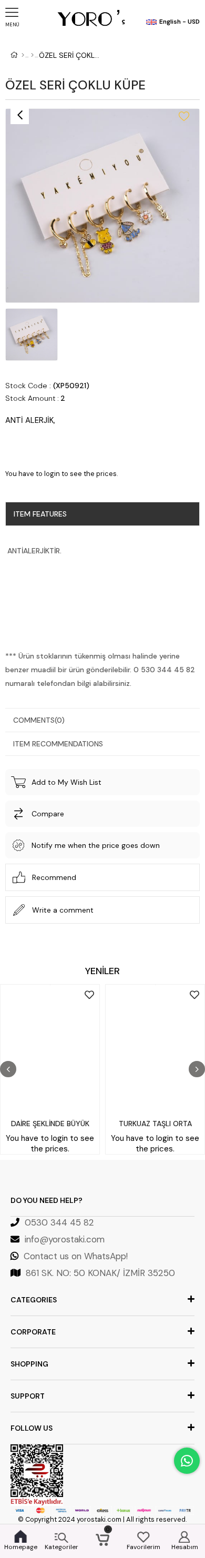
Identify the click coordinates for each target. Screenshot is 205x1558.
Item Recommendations (58, 743)
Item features (40, 514)
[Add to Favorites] (184, 116)
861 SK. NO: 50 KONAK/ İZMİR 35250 (100, 1273)
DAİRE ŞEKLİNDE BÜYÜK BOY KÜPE (50, 1126)
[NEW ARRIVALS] (32, 55)
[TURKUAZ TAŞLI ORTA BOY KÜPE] (155, 1049)
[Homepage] (23, 55)
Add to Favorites (89, 994)
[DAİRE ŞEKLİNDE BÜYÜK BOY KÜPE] (50, 1049)
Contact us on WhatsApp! (76, 1256)
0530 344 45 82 (59, 1222)
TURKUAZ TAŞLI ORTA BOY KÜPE (155, 1126)
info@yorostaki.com (65, 1239)
